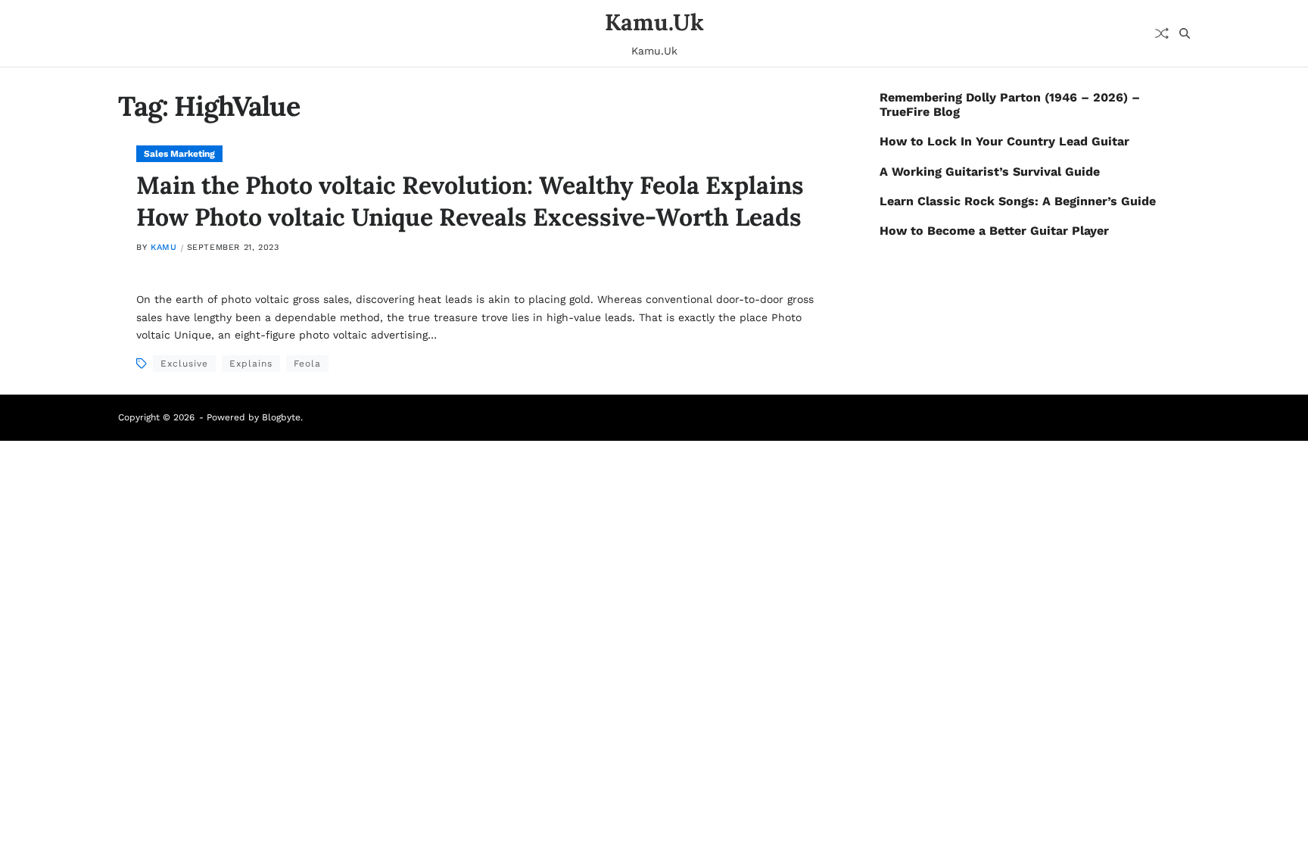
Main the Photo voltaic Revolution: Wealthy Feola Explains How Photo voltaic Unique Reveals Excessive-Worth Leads (470, 201)
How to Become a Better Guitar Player (994, 230)
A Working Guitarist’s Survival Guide (990, 171)
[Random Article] (1162, 33)
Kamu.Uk (654, 22)
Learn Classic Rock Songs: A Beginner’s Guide (1018, 201)
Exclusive (184, 363)
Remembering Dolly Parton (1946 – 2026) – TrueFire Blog (1010, 104)
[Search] (1184, 33)
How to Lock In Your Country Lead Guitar (1004, 141)
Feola (307, 363)
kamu (163, 247)
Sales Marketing (179, 153)
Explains (250, 363)
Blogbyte (281, 417)
